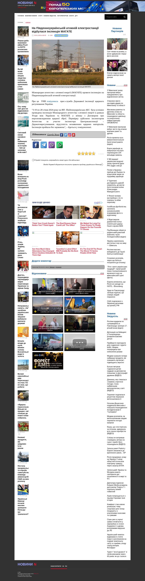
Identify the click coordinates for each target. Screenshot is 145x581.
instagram (58, 267)
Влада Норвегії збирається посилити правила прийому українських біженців (73, 164)
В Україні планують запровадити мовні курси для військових (57, 160)
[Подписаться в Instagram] (70, 135)
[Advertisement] (68, 183)
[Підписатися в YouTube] (74, 135)
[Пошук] (124, 17)
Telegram (52, 267)
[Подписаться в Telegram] (66, 135)
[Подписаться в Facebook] (62, 135)
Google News (53, 134)
